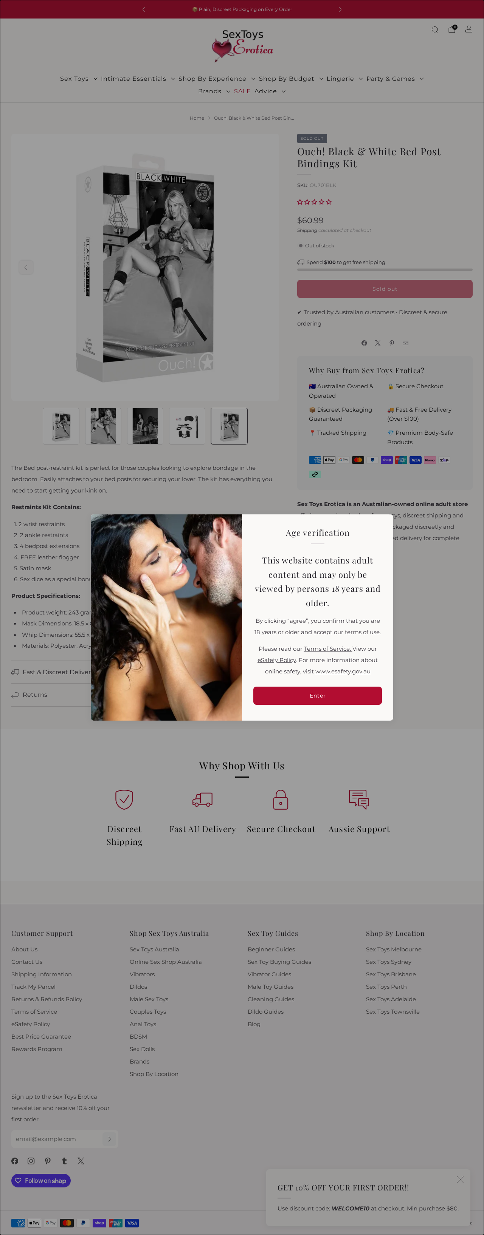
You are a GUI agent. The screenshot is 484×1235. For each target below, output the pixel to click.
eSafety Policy (277, 660)
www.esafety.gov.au (343, 671)
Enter (318, 695)
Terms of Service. (328, 648)
